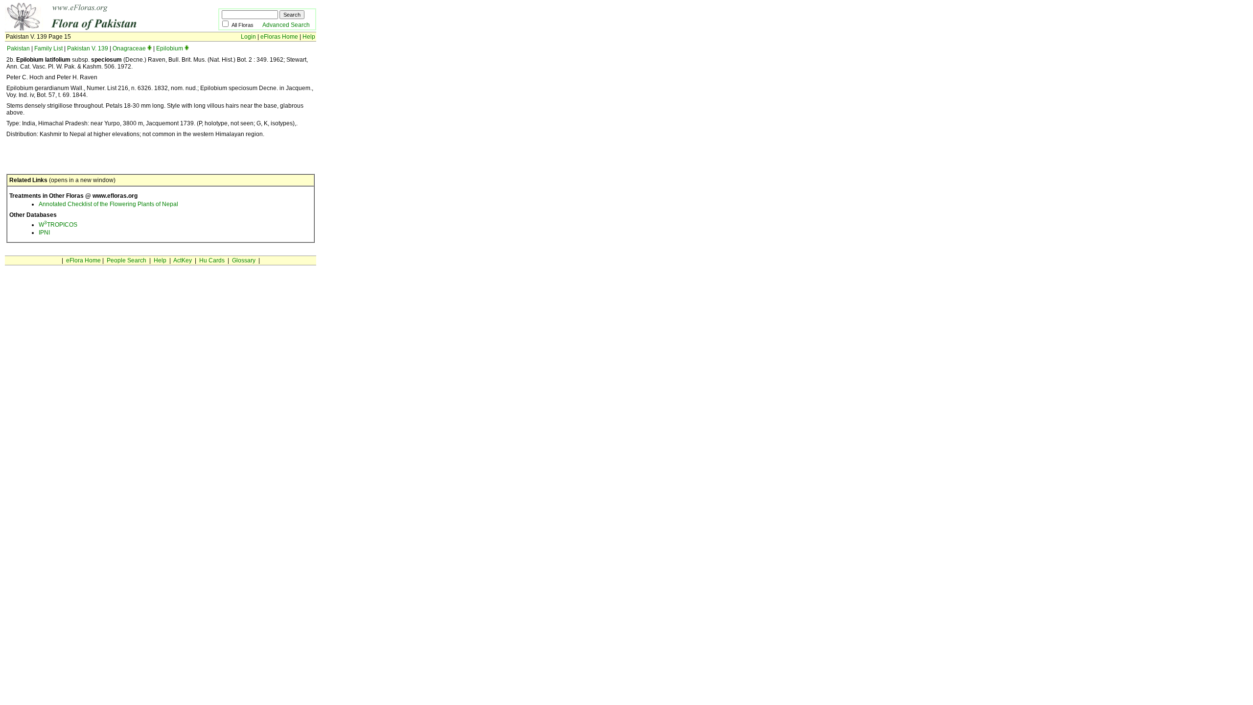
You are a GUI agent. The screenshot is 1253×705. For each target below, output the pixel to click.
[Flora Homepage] (96, 28)
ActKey (182, 260)
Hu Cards (212, 260)
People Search (126, 260)
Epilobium (169, 48)
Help (308, 36)
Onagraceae (129, 48)
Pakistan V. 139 (87, 48)
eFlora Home (83, 260)
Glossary (243, 260)
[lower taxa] (149, 48)
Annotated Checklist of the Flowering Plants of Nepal (108, 204)
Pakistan (18, 48)
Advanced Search (286, 25)
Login (248, 36)
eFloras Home (279, 36)
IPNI (44, 232)
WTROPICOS (58, 224)
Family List (48, 48)
